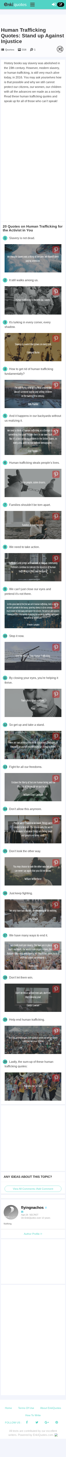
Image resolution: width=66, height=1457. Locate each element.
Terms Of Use (26, 1407)
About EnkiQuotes (50, 1407)
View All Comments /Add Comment (33, 1188)
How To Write (33, 1415)
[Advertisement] (33, 138)
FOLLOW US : (13, 1422)
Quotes (9, 49)
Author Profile (32, 1233)
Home (8, 1407)
